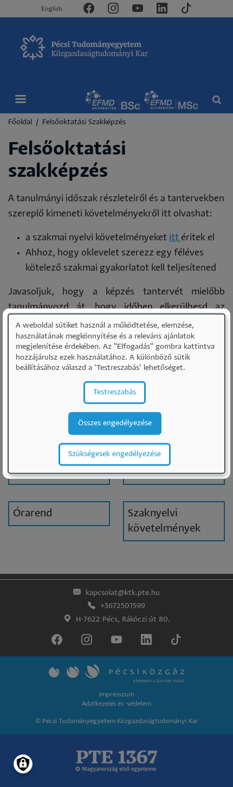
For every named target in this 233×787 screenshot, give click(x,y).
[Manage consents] (23, 763)
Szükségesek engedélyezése (114, 454)
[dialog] (116, 393)
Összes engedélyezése (115, 423)
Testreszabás (114, 392)
